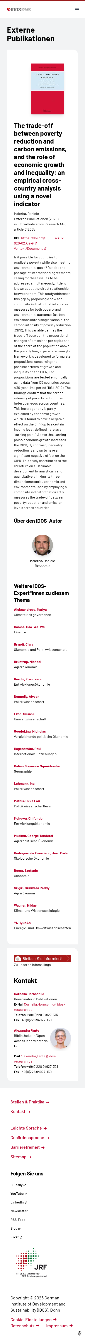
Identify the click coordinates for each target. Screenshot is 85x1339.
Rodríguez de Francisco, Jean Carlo (41, 853)
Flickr (15, 1237)
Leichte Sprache (26, 1127)
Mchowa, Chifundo (28, 818)
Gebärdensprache (27, 1137)
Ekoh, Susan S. (25, 714)
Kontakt (18, 1111)
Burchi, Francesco (28, 679)
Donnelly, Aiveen (26, 696)
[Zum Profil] (60, 1038)
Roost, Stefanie (26, 870)
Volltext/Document (28, 248)
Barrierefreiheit (25, 1147)
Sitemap (18, 1156)
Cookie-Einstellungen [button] (31, 1319)
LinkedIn (17, 1202)
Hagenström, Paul (27, 748)
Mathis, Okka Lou (27, 801)
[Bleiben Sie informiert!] (42, 958)
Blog (14, 1228)
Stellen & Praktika (27, 1101)
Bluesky (16, 1185)
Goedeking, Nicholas (30, 731)
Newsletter (19, 1211)
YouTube (17, 1193)
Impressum (57, 1325)
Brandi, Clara (23, 644)
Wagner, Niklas (25, 905)
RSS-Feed (18, 1219)
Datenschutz (22, 1325)
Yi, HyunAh (22, 923)
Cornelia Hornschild (29, 994)
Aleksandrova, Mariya (30, 609)
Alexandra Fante (26, 1030)
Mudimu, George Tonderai (33, 836)
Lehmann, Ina (24, 783)
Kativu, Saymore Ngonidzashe (37, 766)
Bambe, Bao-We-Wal (29, 627)
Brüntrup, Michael (27, 661)
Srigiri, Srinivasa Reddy (31, 888)
